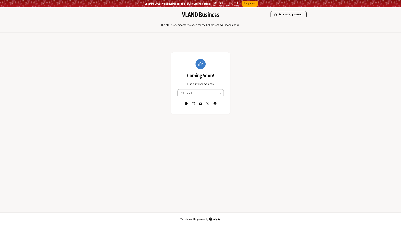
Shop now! (249, 3)
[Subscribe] (219, 93)
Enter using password (290, 14)
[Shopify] (215, 219)
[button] (289, 14)
